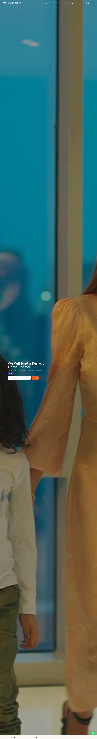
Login (91, 3)
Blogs (66, 3)
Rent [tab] (22, 373)
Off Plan (56, 3)
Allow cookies (82, 737)
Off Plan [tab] (11, 373)
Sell (62, 3)
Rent (50, 3)
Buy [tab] (17, 373)
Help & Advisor (74, 3)
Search (36, 378)
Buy (46, 3)
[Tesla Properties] (12, 3)
